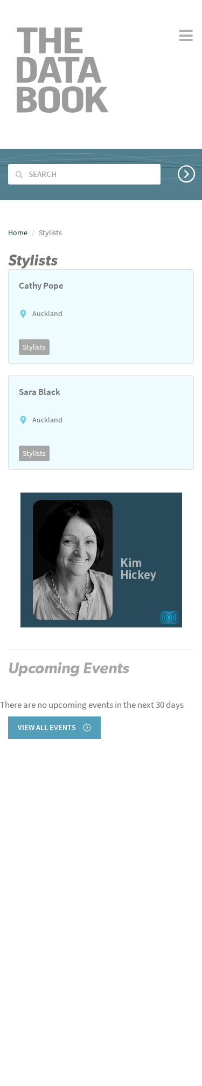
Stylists (34, 346)
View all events (48, 727)
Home (17, 232)
